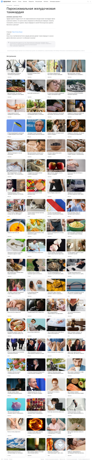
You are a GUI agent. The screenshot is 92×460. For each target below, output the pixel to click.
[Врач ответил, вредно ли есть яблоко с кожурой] (56, 168)
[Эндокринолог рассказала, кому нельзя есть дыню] (36, 228)
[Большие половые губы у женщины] (36, 69)
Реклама (10, 459)
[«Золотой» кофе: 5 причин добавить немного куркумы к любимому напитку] (56, 288)
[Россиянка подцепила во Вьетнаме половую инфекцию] (56, 69)
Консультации (9, 5)
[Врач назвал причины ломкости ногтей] (76, 427)
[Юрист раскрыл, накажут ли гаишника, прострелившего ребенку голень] (76, 328)
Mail (2, 459)
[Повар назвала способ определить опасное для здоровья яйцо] (16, 109)
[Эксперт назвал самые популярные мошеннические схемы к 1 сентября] (16, 387)
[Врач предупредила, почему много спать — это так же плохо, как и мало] (16, 168)
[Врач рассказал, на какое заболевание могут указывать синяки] (76, 69)
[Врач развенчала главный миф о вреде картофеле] (16, 268)
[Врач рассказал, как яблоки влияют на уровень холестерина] (16, 89)
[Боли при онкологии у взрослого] (56, 407)
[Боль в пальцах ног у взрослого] (56, 348)
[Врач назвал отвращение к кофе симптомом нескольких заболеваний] (76, 367)
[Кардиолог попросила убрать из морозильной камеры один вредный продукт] (76, 109)
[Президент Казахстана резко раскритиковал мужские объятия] (36, 128)
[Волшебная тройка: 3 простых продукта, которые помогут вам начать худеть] (16, 328)
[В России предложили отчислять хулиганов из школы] (16, 348)
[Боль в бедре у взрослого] (56, 188)
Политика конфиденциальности (84, 459)
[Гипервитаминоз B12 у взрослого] (36, 308)
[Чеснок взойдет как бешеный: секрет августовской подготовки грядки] (56, 248)
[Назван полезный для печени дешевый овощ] (36, 188)
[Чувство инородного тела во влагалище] (16, 148)
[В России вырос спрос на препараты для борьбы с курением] (76, 208)
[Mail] (2, 1)
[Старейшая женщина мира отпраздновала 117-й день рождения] (56, 427)
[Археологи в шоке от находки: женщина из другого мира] (16, 248)
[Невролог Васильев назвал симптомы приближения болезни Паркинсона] (56, 367)
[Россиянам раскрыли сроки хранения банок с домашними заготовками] (36, 407)
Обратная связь (62, 459)
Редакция (42, 459)
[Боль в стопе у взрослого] (16, 427)
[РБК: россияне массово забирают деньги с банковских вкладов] (16, 407)
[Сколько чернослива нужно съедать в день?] (56, 148)
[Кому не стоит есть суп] (16, 228)
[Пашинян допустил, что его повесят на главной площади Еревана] (36, 387)
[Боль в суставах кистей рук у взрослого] (76, 168)
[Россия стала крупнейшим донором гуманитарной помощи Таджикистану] (56, 208)
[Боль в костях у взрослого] (16, 308)
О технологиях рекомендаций (71, 459)
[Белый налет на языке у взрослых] (56, 387)
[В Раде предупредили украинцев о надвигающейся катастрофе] (16, 128)
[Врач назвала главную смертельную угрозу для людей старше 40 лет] (76, 387)
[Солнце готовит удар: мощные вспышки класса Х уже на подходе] (36, 427)
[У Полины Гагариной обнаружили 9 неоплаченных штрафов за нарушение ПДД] (36, 367)
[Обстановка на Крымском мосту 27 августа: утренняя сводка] (76, 288)
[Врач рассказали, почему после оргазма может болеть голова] (36, 148)
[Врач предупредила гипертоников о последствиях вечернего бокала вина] (56, 308)
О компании (6, 459)
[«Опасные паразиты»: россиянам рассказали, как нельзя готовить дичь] (56, 109)
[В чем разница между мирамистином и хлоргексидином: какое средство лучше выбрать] (36, 288)
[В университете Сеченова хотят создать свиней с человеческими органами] (76, 148)
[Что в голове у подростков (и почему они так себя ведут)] (16, 208)
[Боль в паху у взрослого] (36, 328)
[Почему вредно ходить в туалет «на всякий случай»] (76, 248)
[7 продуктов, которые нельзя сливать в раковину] (36, 168)
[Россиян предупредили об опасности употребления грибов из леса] (56, 268)
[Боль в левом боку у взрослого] (36, 248)
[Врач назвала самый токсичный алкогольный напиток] (36, 447)
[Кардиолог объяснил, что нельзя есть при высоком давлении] (76, 128)
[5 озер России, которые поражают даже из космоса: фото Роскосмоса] (36, 268)
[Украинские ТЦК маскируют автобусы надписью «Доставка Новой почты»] (76, 188)
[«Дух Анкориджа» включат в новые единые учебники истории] (36, 348)
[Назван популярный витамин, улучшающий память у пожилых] (36, 109)
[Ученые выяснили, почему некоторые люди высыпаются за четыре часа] (76, 407)
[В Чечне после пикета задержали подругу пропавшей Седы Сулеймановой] (56, 89)
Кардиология (16, 5)
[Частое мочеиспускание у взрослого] (76, 308)
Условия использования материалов (52, 459)
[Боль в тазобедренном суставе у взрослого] (56, 228)
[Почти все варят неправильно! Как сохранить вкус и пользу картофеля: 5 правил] (76, 228)
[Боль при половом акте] (36, 89)
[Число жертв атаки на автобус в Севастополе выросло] (56, 328)
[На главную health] (7, 1)
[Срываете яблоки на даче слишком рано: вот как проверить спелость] (16, 367)
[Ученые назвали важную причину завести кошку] (36, 208)
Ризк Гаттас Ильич (17, 32)
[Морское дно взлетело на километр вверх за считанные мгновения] (16, 447)
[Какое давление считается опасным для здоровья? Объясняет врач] (16, 69)
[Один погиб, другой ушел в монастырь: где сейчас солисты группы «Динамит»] (76, 348)
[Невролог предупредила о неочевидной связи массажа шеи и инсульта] (76, 447)
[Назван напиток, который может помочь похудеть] (56, 128)
